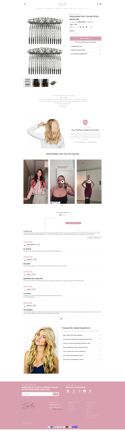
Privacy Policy (71, 406)
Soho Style (90, 402)
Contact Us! (71, 411)
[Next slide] (100, 183)
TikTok (79, 392)
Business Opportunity (92, 415)
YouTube (84, 392)
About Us (88, 404)
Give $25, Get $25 (90, 417)
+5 (91, 27)
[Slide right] (65, 46)
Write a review (73, 223)
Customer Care (73, 402)
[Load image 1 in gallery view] (28, 83)
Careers (88, 413)
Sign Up (55, 394)
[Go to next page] (66, 319)
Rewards (70, 404)
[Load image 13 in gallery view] (53, 83)
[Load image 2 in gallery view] (36, 83)
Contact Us (89, 406)
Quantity (72, 30)
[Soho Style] (29, 405)
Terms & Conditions (73, 408)
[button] (24, 3)
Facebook (68, 392)
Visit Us (88, 411)
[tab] (62, 205)
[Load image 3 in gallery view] (45, 83)
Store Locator (89, 408)
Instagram (74, 392)
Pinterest (90, 392)
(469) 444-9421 (57, 409)
